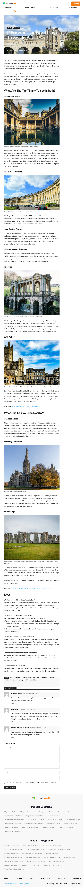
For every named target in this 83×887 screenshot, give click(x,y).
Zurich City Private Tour (30, 846)
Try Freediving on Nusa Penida (13, 861)
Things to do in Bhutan (11, 827)
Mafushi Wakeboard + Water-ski (32, 853)
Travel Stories (29, 7)
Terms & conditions (10, 883)
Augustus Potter (16, 693)
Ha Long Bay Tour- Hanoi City (52, 865)
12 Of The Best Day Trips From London (26, 407)
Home (6, 878)
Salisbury (52, 677)
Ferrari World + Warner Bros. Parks (59, 849)
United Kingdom (34, 680)
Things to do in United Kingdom (14, 819)
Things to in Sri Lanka (66, 827)
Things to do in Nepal (48, 827)
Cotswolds (17, 677)
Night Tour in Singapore (56, 861)
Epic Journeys (72, 7)
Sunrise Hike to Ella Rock (52, 857)
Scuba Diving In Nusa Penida (36, 861)
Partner (19, 878)
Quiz (31, 878)
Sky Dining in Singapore (11, 865)
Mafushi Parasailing (52, 853)
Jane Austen (36, 677)
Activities (54, 7)
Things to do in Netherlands (13, 816)
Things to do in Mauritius (12, 823)
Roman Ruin (44, 677)
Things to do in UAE (70, 823)
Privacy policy (24, 883)
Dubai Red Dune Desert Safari (51, 846)
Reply (12, 703)
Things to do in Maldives (30, 827)
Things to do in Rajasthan (36, 819)
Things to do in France (65, 812)
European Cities (27, 677)
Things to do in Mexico (46, 812)
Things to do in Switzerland (34, 816)
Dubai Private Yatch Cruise (35, 849)
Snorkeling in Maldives (11, 853)
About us (61, 878)
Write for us (45, 878)
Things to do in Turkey (53, 823)
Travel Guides (16, 27)
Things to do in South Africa (32, 823)
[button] (15, 11)
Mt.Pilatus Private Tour (11, 846)
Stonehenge (20, 680)
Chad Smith (14, 709)
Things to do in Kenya (73, 819)
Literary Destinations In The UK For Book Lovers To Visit (31, 588)
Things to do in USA (10, 812)
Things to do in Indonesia (12, 831)
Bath (11, 677)
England (10, 27)
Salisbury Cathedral (10, 680)
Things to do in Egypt (55, 819)
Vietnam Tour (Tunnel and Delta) (14, 869)
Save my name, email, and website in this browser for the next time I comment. (31, 783)
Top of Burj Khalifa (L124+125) (13, 849)
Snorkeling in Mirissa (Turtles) (13, 857)
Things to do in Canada (27, 812)
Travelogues (8, 7)
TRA (27, 680)
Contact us (77, 878)
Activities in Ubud (69, 857)
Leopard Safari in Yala (33, 857)
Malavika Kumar (13, 50)
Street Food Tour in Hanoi (30, 865)
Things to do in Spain (53, 816)
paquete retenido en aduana (20, 727)
